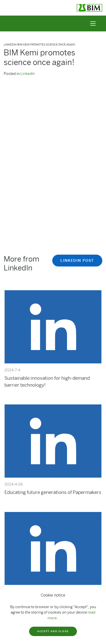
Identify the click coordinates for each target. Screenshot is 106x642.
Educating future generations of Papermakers (52, 492)
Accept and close (53, 631)
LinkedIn (27, 74)
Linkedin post (77, 260)
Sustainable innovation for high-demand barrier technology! (47, 382)
